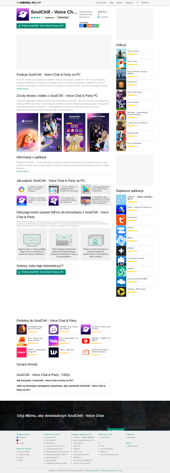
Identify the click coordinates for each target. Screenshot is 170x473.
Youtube (22, 443)
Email (20, 460)
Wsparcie (129, 3)
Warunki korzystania (92, 471)
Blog (111, 3)
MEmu (29, 2)
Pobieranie (132, 437)
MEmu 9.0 (104, 452)
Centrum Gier (101, 3)
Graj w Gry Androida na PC (110, 455)
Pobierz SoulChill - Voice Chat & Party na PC (43, 26)
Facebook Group (24, 455)
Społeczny (49, 17)
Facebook (22, 437)
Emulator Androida (107, 449)
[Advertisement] (64, 51)
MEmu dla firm (133, 446)
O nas (103, 446)
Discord (21, 457)
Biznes (119, 3)
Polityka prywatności (108, 471)
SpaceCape (63, 17)
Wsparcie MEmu (24, 452)
